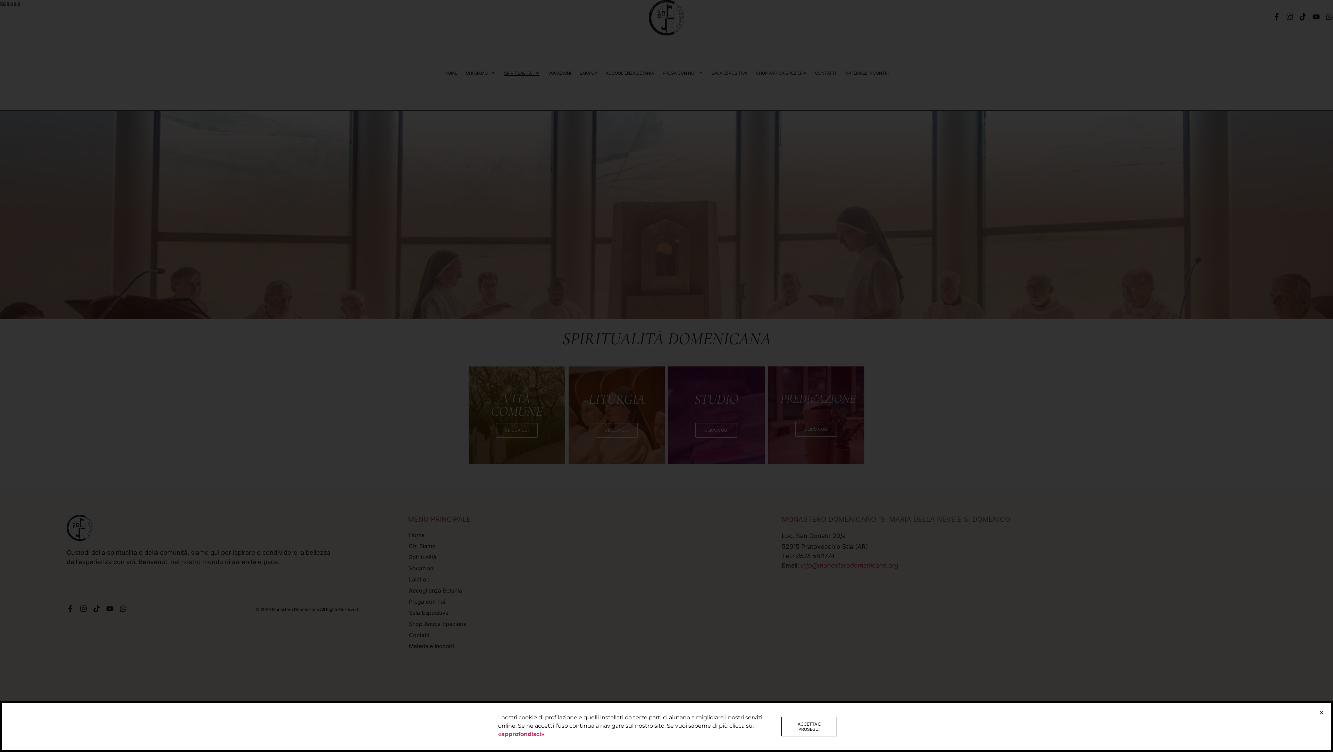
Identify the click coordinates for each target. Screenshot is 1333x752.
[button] (1321, 712)
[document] (666, 376)
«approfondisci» (521, 734)
